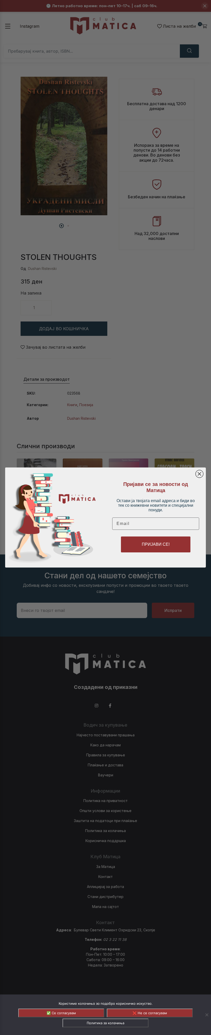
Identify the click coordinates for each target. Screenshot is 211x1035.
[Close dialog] (199, 474)
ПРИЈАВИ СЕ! (156, 544)
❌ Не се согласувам (150, 1013)
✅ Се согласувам (61, 1013)
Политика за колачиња (105, 1023)
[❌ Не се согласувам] (206, 1014)
